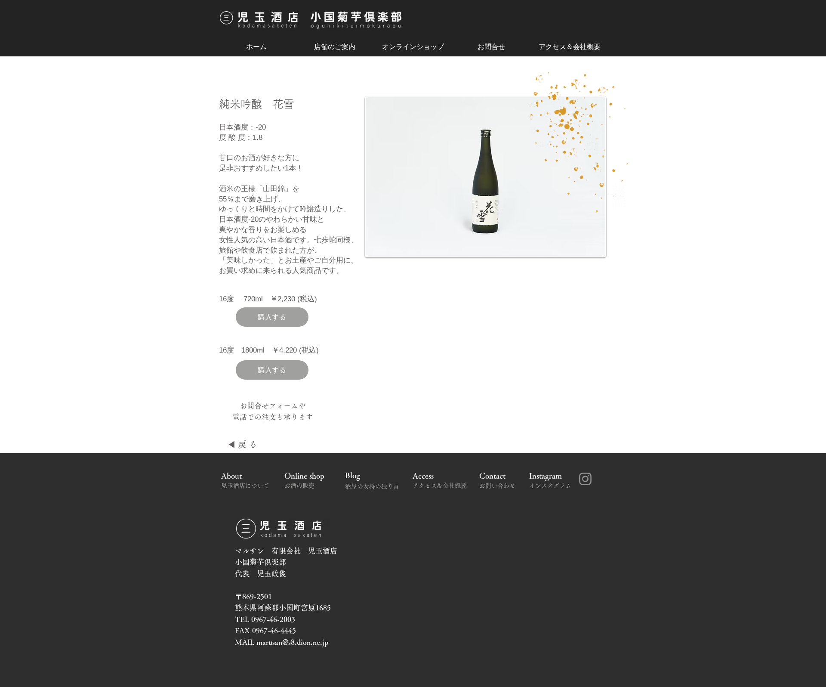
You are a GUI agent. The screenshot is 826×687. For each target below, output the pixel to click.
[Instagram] (585, 478)
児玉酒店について (248, 486)
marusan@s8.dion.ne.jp (292, 642)
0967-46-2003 (273, 619)
